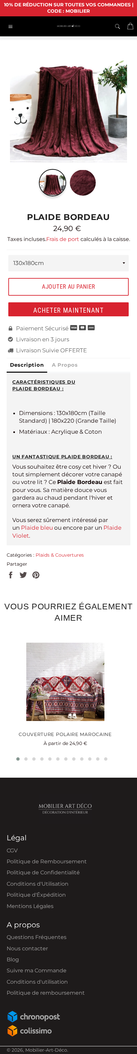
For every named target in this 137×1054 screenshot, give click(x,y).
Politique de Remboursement (47, 861)
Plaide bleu (37, 527)
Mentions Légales (30, 906)
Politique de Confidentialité (43, 872)
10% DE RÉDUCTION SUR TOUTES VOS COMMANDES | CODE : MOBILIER (68, 8)
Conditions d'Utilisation (37, 884)
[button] (18, 759)
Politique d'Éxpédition (36, 895)
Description (27, 365)
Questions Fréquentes (37, 937)
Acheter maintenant (68, 310)
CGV (12, 850)
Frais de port (62, 239)
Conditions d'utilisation (37, 982)
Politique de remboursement (46, 993)
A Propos (65, 365)
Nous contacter (27, 948)
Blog (13, 959)
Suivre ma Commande (37, 970)
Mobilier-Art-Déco (46, 1050)
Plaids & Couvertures (60, 555)
